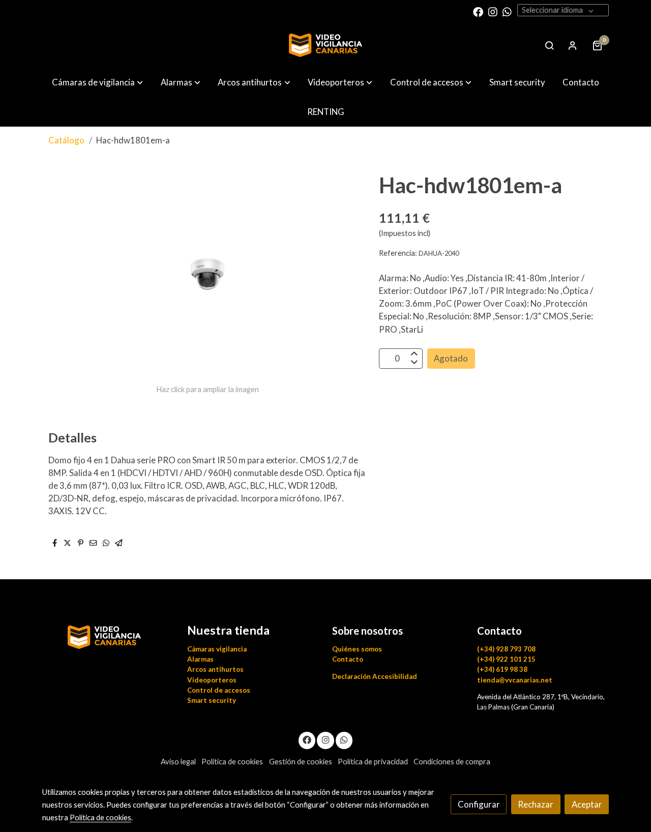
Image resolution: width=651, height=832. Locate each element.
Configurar (479, 804)
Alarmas (200, 659)
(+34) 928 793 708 (506, 649)
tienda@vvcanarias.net (514, 680)
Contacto (347, 659)
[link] (325, 45)
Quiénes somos (357, 649)
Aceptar (587, 804)
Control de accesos (218, 690)
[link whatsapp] (507, 11)
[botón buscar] (549, 45)
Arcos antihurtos (215, 669)
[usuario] (572, 45)
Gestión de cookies (300, 761)
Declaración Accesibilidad (374, 676)
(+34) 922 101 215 (506, 659)
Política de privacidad (373, 761)
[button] (97, 82)
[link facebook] (478, 11)
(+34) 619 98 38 (502, 669)
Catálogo (66, 140)
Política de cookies (232, 761)
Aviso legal (178, 761)
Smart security (211, 700)
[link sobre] (108, 635)
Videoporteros (211, 680)
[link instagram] (492, 11)
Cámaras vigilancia (217, 649)
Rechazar (535, 804)
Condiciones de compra (451, 761)
